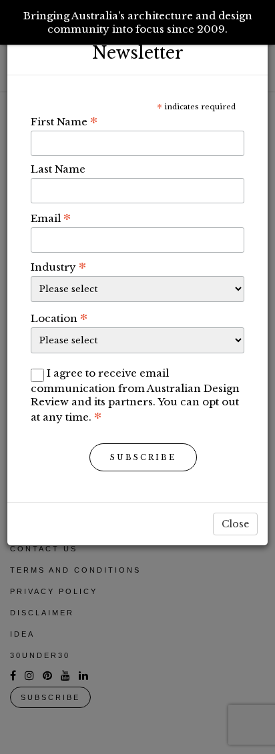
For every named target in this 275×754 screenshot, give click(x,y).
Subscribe (143, 457)
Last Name (58, 169)
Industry (58, 266)
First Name (64, 121)
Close (235, 524)
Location (59, 318)
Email (51, 218)
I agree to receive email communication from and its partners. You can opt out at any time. (135, 395)
